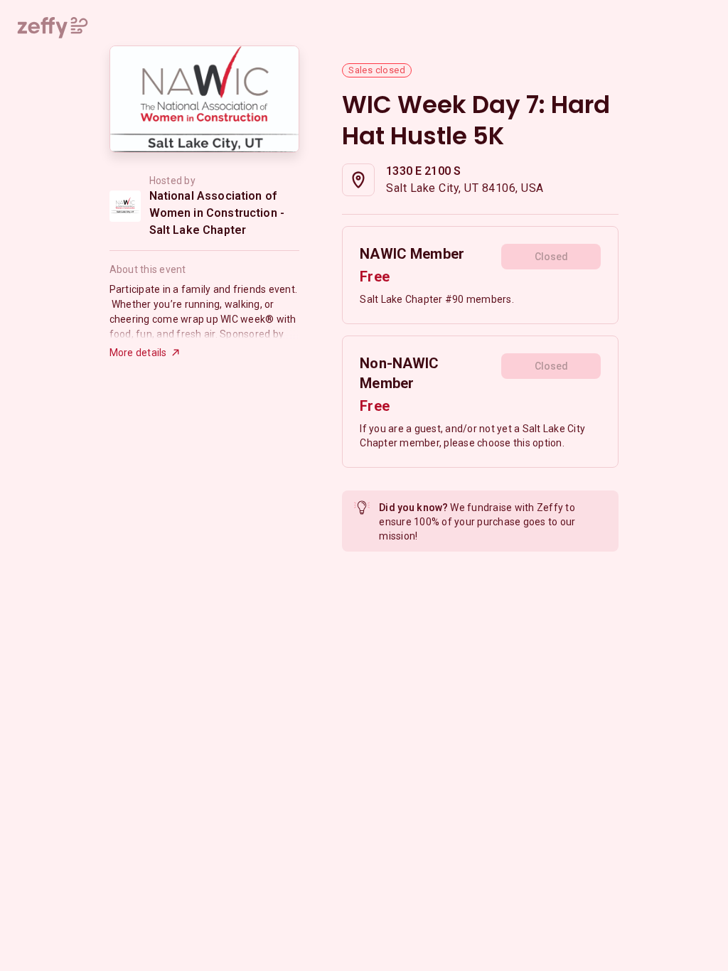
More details (138, 352)
